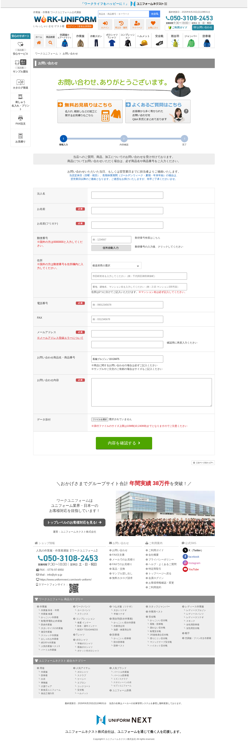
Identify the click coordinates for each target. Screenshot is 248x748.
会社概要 (154, 554)
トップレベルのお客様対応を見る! (72, 522)
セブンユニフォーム (122, 685)
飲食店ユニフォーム (51, 690)
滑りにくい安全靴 (158, 638)
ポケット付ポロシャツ (88, 650)
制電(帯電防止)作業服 (51, 621)
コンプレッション (85, 618)
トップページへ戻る (160, 573)
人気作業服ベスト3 (50, 646)
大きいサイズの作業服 (52, 628)
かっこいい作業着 (49, 617)
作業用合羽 (119, 626)
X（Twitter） (196, 550)
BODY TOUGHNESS (87, 629)
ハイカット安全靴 (158, 645)
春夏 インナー (84, 622)
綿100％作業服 (48, 642)
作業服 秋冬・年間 (50, 610)
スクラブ (81, 675)
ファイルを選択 (100, 419)
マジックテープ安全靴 (161, 642)
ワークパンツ (83, 606)
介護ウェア (46, 686)
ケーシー (81, 679)
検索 (153, 14)
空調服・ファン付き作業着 (198, 638)
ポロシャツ (82, 639)
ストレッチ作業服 (49, 635)
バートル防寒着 (121, 675)
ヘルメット (82, 693)
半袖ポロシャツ (85, 643)
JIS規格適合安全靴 (159, 634)
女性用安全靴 (192, 628)
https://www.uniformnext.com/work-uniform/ (65, 579)
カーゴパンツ (83, 610)
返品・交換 (118, 568)
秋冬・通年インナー (87, 626)
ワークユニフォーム (72, 500)
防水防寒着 (119, 642)
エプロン (81, 682)
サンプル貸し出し (122, 573)
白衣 (43, 679)
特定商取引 (155, 568)
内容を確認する (122, 443)
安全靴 (152, 616)
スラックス (82, 614)
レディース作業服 (194, 606)
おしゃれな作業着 (49, 639)
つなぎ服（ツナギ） (123, 606)
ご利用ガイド (156, 550)
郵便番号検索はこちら (147, 237)
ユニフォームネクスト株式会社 (78, 531)
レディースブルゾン (196, 610)
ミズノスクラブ (120, 679)
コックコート (83, 686)
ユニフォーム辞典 (121, 690)
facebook (193, 556)
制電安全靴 (155, 631)
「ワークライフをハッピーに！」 (105, 3)
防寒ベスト (119, 645)
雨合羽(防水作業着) (122, 618)
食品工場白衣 (47, 693)
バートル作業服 (48, 650)
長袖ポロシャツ (85, 647)
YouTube (193, 569)
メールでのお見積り (123, 559)
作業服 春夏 (46, 614)
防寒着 (115, 634)
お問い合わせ (204, 27)
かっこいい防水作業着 (124, 622)
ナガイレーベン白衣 (122, 682)
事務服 (44, 682)
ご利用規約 (155, 587)
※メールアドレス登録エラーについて (60, 337)
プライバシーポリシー (161, 559)
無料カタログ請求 (122, 578)
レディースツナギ (195, 617)
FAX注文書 (118, 554)
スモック (190, 621)
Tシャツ (80, 634)
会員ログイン (156, 578)
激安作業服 (46, 632)
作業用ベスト (156, 611)
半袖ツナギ (119, 614)
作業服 (43, 606)
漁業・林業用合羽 (122, 629)
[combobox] (123, 14)
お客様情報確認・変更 (161, 582)
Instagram (194, 563)
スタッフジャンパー (159, 606)
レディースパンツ (195, 614)
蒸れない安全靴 (157, 627)
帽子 (187, 633)
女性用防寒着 (192, 624)
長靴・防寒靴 (156, 624)
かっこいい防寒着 (122, 638)
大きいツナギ (120, 610)
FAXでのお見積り (122, 564)
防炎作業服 (46, 624)
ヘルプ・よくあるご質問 (162, 564)
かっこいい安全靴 (158, 620)
